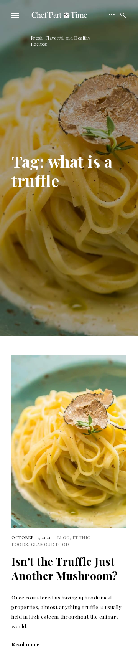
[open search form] (121, 15)
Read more (25, 644)
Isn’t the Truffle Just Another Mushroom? (65, 568)
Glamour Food (50, 544)
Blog (63, 537)
